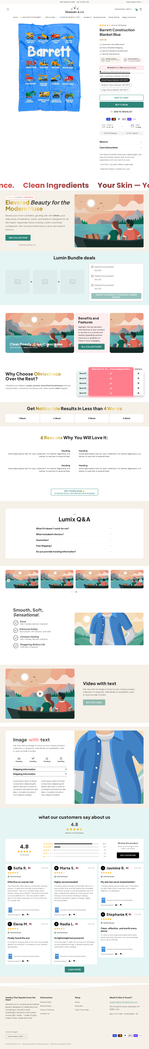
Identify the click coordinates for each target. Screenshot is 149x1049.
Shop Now (79, 1006)
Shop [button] (77, 997)
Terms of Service (47, 1010)
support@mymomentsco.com (123, 1002)
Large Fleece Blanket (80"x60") (115, 90)
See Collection (18, 237)
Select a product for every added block (116, 295)
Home (77, 1002)
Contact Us (45, 1014)
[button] (7, 9)
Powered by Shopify (42, 1044)
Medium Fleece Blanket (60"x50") (116, 85)
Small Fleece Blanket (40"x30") (115, 80)
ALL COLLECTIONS (91, 346)
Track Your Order (82, 1010)
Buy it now (121, 104)
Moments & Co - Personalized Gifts (23, 1044)
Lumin (61, 1044)
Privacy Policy (45, 1002)
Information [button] (46, 997)
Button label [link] (94, 702)
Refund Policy (45, 1006)
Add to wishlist (123, 111)
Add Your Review (128, 855)
